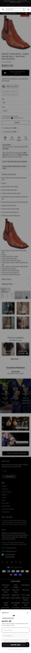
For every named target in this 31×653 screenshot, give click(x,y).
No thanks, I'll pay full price (15, 649)
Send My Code (15, 645)
